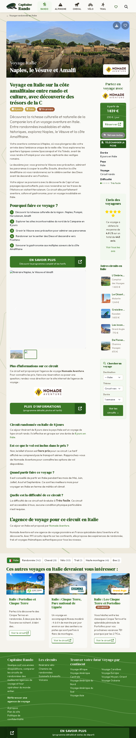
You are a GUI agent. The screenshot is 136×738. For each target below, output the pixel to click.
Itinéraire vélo (46, 665)
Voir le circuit (18, 632)
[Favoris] (40, 578)
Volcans (43, 680)
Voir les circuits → (113, 410)
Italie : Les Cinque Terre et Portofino (107, 602)
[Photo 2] (30, 354)
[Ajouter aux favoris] (125, 25)
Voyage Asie (77, 695)
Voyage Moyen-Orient (114, 676)
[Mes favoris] (116, 7)
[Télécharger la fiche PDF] (117, 25)
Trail (78, 560)
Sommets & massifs (49, 676)
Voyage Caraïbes (111, 669)
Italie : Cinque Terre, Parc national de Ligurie (66, 603)
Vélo (65, 560)
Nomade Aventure (59, 525)
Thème (107, 383)
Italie (31, 109)
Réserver (111, 124)
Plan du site (13, 711)
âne (116, 560)
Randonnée (31, 560)
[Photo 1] (16, 354)
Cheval (50, 560)
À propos (12, 708)
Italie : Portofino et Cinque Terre (22, 601)
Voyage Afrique (78, 669)
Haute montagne (97, 560)
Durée (106, 394)
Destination (109, 372)
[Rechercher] (126, 7)
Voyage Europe (110, 673)
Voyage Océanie (110, 680)
